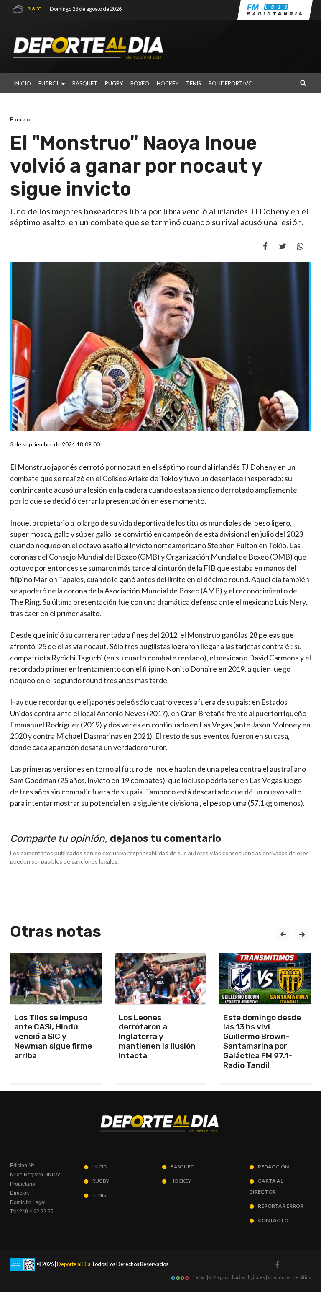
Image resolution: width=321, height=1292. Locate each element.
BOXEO (139, 83)
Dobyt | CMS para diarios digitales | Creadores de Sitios (252, 1277)
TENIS (193, 83)
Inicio (22, 83)
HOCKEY (167, 83)
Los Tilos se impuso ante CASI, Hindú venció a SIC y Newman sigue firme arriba (53, 1036)
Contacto (273, 1220)
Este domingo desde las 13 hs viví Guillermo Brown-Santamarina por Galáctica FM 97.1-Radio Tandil (262, 1041)
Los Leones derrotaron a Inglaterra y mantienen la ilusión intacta (157, 1036)
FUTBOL (49, 83)
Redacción (273, 1166)
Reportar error (280, 1206)
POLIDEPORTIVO (231, 83)
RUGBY (114, 83)
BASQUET (84, 83)
